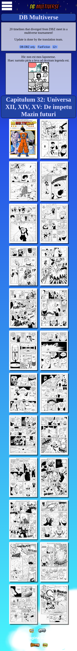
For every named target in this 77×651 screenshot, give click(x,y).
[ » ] (35, 645)
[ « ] (42, 631)
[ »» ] (45, 645)
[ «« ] (32, 630)
